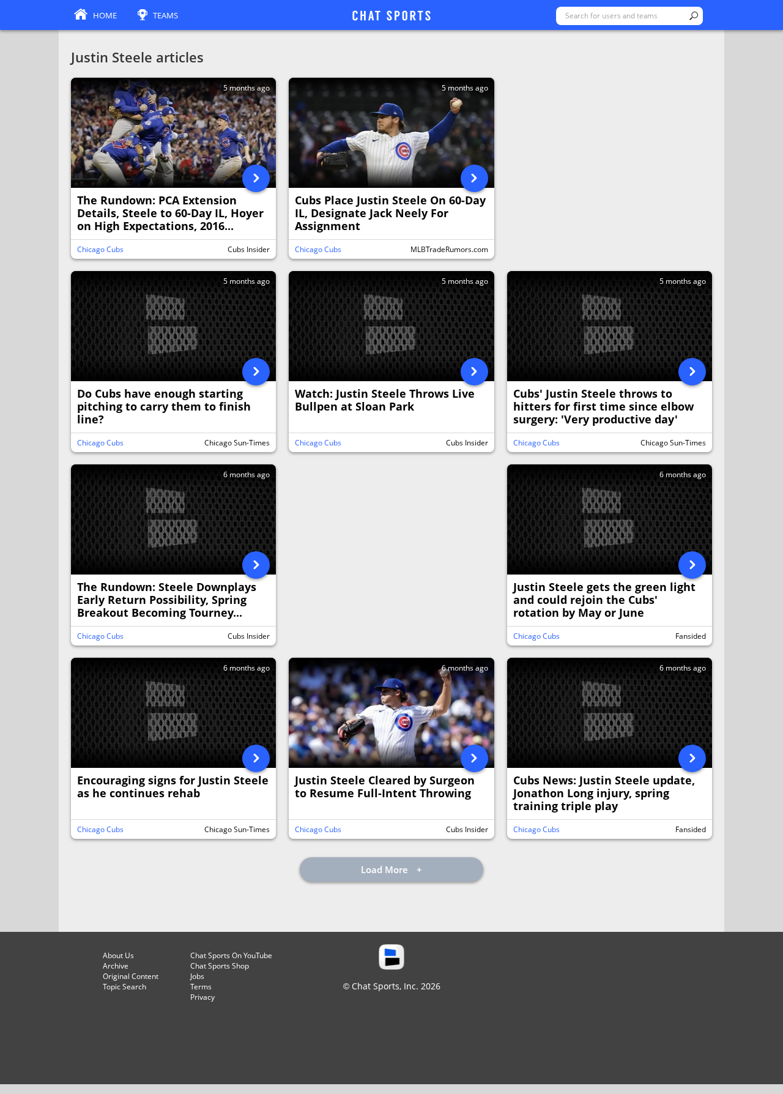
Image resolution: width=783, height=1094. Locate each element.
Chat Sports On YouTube (231, 955)
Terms (201, 986)
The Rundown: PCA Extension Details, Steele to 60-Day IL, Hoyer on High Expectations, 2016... (170, 213)
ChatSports (391, 16)
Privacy (202, 997)
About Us (118, 955)
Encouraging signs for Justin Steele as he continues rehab (173, 787)
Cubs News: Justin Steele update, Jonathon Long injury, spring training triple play (604, 793)
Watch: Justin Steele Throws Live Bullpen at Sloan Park (385, 400)
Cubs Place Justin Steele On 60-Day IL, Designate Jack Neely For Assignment (390, 213)
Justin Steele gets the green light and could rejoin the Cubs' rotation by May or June (604, 600)
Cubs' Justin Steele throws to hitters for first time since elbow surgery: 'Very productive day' (603, 406)
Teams (165, 15)
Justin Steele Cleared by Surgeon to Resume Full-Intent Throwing (385, 787)
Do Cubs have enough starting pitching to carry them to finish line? (164, 406)
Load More (385, 869)
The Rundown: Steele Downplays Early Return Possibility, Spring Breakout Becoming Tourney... (166, 600)
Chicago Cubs (100, 249)
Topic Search (124, 986)
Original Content (130, 976)
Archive (115, 966)
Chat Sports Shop (219, 966)
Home (105, 15)
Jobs (197, 976)
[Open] (256, 178)
